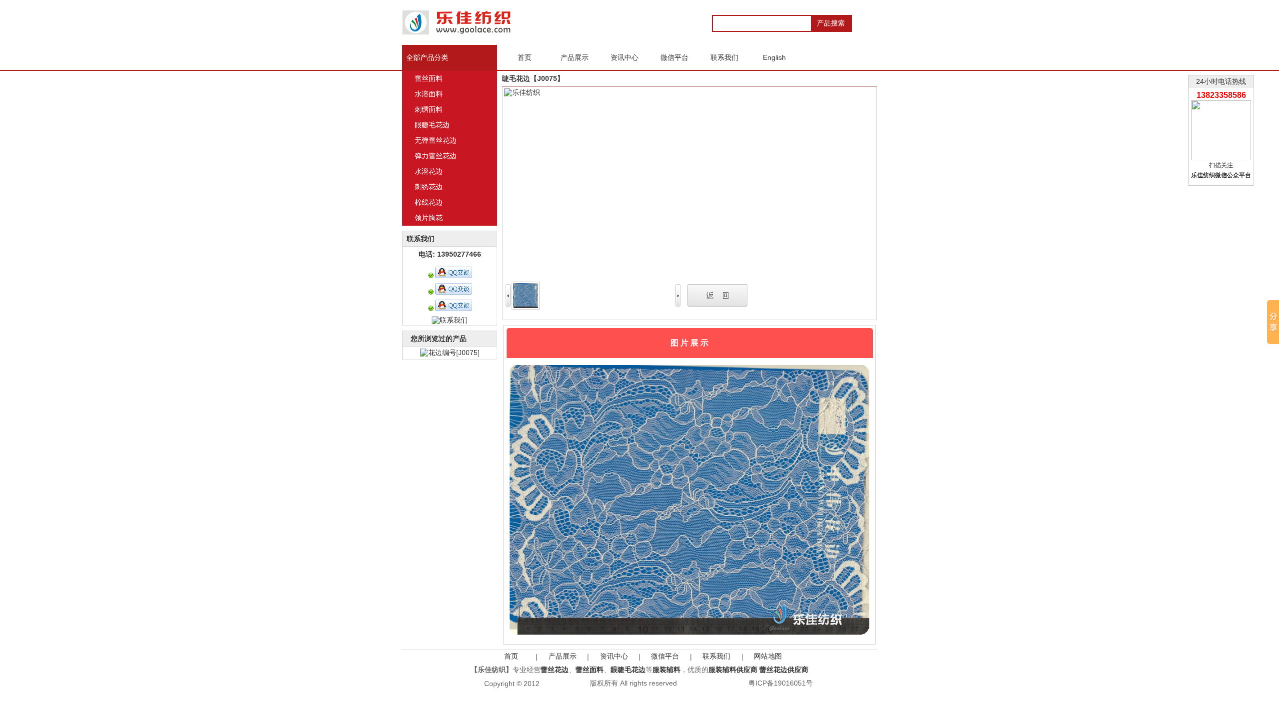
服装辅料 (666, 670)
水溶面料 (429, 94)
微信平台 (665, 656)
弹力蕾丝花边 (436, 156)
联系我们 (716, 656)
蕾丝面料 (429, 78)
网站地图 (768, 656)
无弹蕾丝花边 (436, 140)
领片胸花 (429, 218)
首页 (511, 656)
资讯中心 (614, 656)
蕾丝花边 (555, 670)
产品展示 (563, 656)
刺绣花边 (429, 187)
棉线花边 (429, 202)
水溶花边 (429, 171)
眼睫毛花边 (432, 125)
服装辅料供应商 (732, 670)
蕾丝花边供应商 (783, 670)
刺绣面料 (429, 109)
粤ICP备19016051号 (780, 683)
